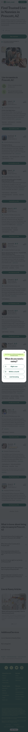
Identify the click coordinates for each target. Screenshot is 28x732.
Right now (14, 366)
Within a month (14, 372)
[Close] (24, 352)
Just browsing (14, 377)
